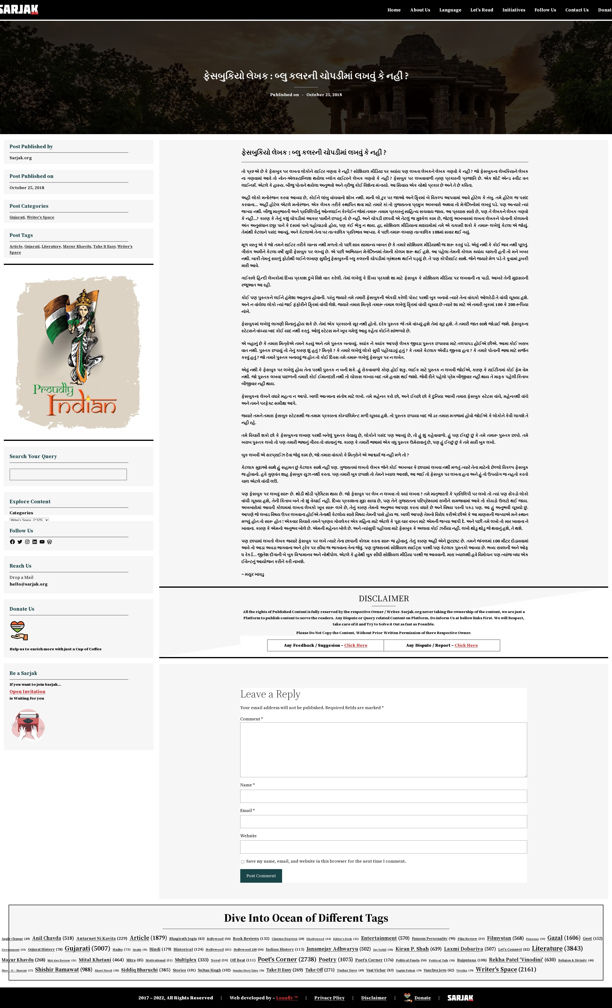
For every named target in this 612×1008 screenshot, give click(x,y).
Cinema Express (288, 939)
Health (140, 950)
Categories (21, 513)
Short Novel (107, 970)
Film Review (471, 939)
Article (16, 246)
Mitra (134, 960)
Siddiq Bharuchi (146, 969)
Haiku (122, 949)
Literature (51, 246)
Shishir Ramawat (64, 969)
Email (247, 810)
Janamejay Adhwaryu (338, 948)
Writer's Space (505, 969)
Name (247, 785)
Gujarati (17, 217)
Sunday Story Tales (248, 970)
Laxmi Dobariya (470, 948)
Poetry (336, 959)
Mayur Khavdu (77, 246)
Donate (423, 997)
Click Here (355, 645)
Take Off (320, 970)
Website (248, 836)
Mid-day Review (62, 960)
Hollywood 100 (249, 949)
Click (461, 645)
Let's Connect (514, 949)
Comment (251, 719)
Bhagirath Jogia (187, 938)
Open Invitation (27, 691)
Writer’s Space (40, 217)
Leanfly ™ (287, 997)
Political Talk (442, 960)
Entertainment (385, 938)
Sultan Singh (214, 970)
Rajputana (472, 960)
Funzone (535, 939)
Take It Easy (104, 246)
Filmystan (505, 938)
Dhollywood (318, 939)
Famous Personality (433, 938)
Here (472, 645)
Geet (593, 938)
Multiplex (192, 960)
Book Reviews (251, 938)
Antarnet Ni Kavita (101, 938)
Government (14, 950)
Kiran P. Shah (418, 948)
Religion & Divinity (576, 960)
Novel (219, 960)
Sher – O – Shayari (17, 970)
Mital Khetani (101, 959)
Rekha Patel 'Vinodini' (522, 959)
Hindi (160, 949)
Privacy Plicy (329, 997)
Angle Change (16, 939)
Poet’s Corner (374, 960)
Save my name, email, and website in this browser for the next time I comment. (326, 861)
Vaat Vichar (380, 970)
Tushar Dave (350, 970)
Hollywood (218, 949)
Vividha (464, 970)
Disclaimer (374, 997)
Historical (188, 949)
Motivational (159, 960)
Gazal (564, 938)
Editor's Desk (346, 939)
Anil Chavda (53, 938)
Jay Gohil (383, 950)
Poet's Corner (287, 959)
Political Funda (411, 960)
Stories (184, 970)
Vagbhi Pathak (408, 970)
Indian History (285, 949)
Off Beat (243, 960)
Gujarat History (45, 949)
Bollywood (219, 939)
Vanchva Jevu (439, 970)
